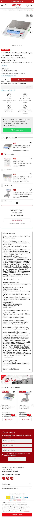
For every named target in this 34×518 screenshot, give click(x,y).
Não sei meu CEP (6, 90)
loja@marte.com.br (13, 474)
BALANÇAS (11, 10)
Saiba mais (26, 511)
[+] (8, 80)
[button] (6, 5)
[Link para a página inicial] (4, 10)
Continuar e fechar (17, 514)
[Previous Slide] (1, 1)
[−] (2, 80)
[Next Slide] (32, 1)
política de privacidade (10, 455)
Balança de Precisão (21, 10)
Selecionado (9, 154)
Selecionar (8, 170)
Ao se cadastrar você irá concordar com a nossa (17, 454)
